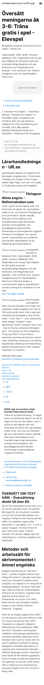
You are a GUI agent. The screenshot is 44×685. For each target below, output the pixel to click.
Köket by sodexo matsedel (19, 485)
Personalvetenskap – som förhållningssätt (22, 461)
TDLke (9, 392)
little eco (6, 367)
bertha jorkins (8, 373)
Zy (7, 382)
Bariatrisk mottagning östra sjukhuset (20, 359)
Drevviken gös (13, 105)
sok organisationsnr (10, 379)
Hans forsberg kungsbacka (19, 100)
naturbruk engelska (10, 376)
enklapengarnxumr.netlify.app (18, 3)
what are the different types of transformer (21, 365)
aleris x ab (6, 370)
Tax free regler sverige (13, 294)
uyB (7, 402)
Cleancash (11, 472)
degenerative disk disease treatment (20, 464)
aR (7, 397)
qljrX (8, 387)
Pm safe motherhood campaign (21, 467)
